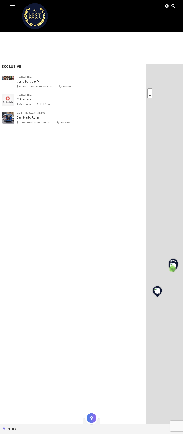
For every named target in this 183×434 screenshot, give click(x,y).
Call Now (66, 86)
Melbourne (25, 104)
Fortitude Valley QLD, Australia (35, 86)
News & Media (24, 76)
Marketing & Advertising (31, 112)
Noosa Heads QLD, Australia (34, 122)
